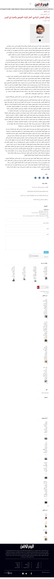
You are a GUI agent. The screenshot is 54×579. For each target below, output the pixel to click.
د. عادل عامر (45, 276)
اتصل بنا (41, 1)
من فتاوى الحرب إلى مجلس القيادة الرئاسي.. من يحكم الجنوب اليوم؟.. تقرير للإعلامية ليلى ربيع (45, 489)
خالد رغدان (46, 522)
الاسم (48, 217)
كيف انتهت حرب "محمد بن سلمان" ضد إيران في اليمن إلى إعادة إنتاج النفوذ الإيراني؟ (45, 373)
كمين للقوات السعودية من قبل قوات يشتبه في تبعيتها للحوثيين (45, 427)
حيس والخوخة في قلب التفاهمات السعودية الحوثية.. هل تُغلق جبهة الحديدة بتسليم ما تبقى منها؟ (45, 307)
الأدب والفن (18, 564)
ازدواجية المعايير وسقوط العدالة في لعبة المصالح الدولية (37, 191)
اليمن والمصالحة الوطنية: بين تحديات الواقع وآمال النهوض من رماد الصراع (34, 195)
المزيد (48, 506)
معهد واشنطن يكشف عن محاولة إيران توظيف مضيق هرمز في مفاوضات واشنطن (45, 352)
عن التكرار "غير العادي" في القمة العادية (40, 199)
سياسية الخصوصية (26, 567)
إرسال (46, 252)
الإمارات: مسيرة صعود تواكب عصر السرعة (40, 187)
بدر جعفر (45, 537)
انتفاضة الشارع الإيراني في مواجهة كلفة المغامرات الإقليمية (34, 271)
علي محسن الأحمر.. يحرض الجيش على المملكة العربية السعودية (45, 447)
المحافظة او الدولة (46, 223)
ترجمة (29, 563)
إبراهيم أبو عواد (13, 276)
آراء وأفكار (18, 566)
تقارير (38, 563)
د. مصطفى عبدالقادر (34, 278)
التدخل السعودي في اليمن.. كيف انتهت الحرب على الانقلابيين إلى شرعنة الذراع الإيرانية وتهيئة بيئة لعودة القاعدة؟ (45, 330)
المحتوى (47, 234)
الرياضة (38, 566)
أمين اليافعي (39, 37)
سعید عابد (45, 530)
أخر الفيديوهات (44, 418)
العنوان (47, 228)
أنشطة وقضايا (27, 564)
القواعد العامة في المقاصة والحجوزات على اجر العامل (45, 270)
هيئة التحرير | (44, 1)
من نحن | (48, 1)
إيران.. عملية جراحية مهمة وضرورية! (23, 270)
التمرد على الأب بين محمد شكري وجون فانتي (13, 270)
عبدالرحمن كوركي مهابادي (23, 275)
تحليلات (38, 564)
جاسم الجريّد (46, 514)
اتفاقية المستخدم (17, 567)
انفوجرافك (37, 567)
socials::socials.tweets (45, 393)
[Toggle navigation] (30, 3)
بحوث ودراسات (17, 563)
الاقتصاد (28, 566)
